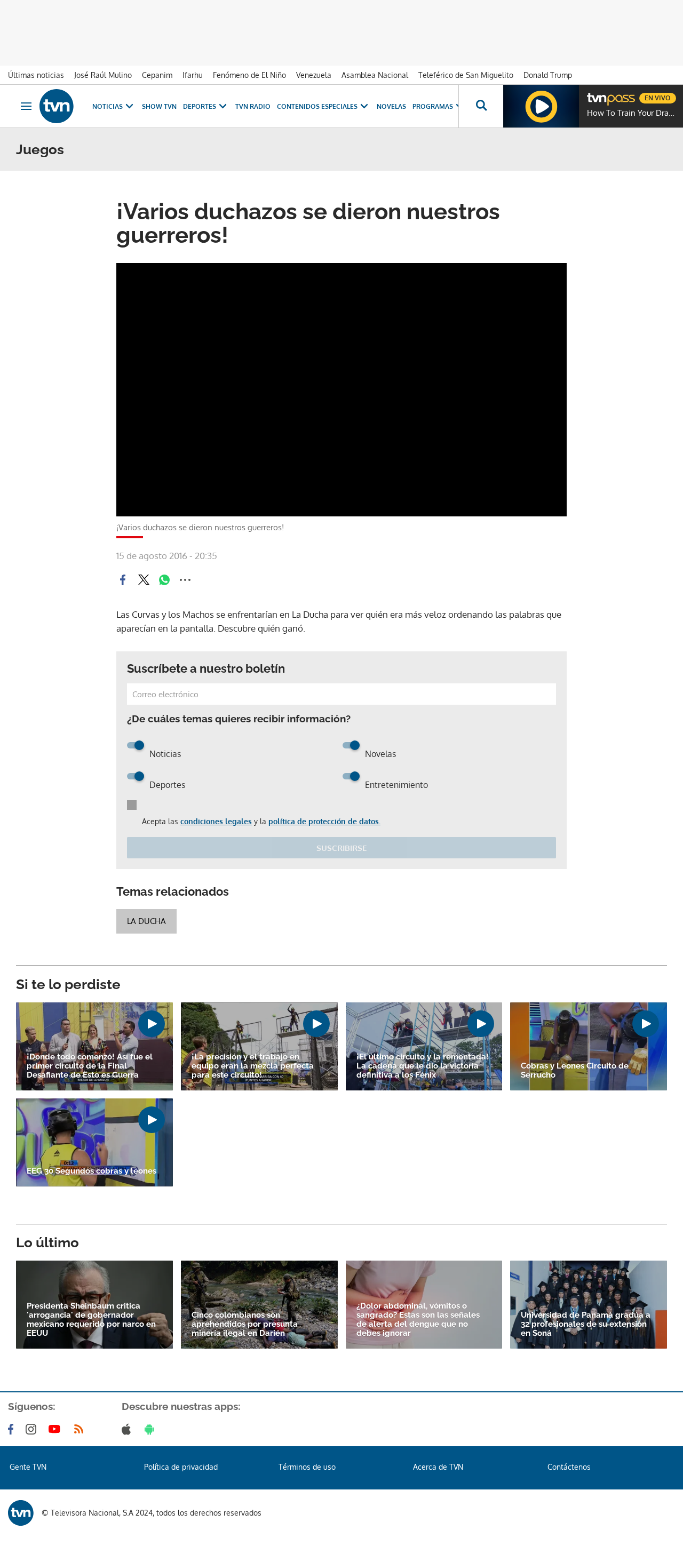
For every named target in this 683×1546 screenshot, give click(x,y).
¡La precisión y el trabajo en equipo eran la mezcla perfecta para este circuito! (253, 1066)
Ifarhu (192, 74)
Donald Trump (547, 74)
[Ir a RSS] (81, 1429)
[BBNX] (21, 1513)
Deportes (199, 106)
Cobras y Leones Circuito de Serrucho (575, 1071)
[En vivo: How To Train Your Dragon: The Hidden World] (541, 106)
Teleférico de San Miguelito (465, 74)
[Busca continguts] (480, 106)
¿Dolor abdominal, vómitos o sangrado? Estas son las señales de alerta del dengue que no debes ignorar (418, 1320)
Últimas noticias (36, 74)
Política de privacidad (181, 1466)
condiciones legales (216, 821)
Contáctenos (569, 1466)
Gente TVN (28, 1466)
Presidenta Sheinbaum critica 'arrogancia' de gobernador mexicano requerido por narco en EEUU (91, 1320)
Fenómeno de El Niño (249, 74)
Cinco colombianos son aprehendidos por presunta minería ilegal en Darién (245, 1324)
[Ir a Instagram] (33, 1429)
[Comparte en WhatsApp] (164, 580)
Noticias (107, 106)
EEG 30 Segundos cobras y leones (91, 1171)
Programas (432, 106)
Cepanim (157, 74)
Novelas (391, 106)
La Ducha (146, 921)
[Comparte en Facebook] (122, 580)
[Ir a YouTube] (57, 1429)
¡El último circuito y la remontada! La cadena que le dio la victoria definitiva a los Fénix (422, 1066)
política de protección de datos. (324, 821)
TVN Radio (253, 106)
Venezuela (313, 74)
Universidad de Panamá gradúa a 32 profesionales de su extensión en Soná (585, 1324)
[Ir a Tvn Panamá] (56, 106)
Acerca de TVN (438, 1466)
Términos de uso (307, 1466)
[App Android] (151, 1429)
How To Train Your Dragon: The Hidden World (632, 113)
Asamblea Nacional (375, 74)
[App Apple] (128, 1429)
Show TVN (159, 106)
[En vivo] (596, 94)
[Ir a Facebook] (13, 1429)
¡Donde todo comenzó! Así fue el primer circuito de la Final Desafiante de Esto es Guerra (90, 1066)
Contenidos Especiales (317, 106)
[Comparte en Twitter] (143, 580)
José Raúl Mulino (103, 74)
